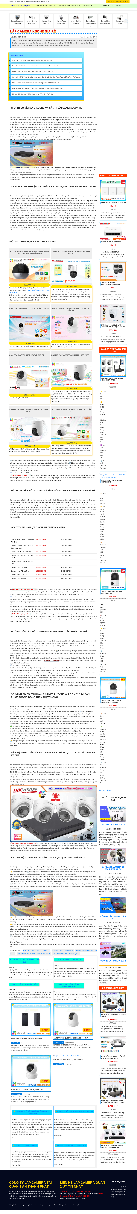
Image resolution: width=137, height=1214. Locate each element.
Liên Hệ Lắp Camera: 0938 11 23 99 (117, 1)
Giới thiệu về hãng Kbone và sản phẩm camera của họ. (32, 60)
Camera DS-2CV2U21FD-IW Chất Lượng (29, 308)
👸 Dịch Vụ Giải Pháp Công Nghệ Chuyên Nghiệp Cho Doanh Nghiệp (32, 1112)
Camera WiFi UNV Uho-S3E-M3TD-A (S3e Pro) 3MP (111, 701)
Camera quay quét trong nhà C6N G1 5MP (70, 1038)
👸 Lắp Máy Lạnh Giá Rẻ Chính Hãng (25, 1145)
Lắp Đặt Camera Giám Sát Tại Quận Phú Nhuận (33, 954)
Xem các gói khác (105, 790)
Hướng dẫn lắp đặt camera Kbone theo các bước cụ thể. (33, 71)
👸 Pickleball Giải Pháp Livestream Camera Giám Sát (74, 1111)
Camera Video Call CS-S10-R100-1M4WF (27, 1038)
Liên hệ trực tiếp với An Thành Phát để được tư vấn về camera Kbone (37, 88)
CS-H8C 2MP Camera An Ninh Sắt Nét (70, 355)
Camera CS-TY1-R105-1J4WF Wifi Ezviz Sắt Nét (71, 309)
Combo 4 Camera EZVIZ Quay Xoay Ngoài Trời (112, 379)
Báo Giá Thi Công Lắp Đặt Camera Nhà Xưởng (68, 985)
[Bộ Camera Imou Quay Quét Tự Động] (67, 1056)
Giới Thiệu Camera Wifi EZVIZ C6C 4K (36, 950)
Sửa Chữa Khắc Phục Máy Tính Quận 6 (66, 954)
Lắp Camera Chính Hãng (44, 6)
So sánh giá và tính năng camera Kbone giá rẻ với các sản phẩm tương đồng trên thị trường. (46, 77)
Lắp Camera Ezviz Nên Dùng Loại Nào (24, 961)
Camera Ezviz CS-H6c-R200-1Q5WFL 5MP (27, 1090)
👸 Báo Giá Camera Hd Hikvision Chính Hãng (71, 1145)
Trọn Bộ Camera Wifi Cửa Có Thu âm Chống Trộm (113, 1057)
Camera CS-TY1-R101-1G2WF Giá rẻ (27, 355)
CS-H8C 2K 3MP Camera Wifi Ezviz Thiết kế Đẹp (29, 410)
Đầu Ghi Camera (88, 6)
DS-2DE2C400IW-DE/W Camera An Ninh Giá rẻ (71, 252)
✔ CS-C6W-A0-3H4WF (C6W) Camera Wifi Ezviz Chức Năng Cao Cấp (29, 252)
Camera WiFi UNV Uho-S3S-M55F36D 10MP (111, 592)
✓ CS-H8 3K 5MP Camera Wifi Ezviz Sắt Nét (71, 410)
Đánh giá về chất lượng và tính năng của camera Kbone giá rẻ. (35, 66)
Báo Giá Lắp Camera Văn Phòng (24, 984)
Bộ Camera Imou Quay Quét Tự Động (68, 1059)
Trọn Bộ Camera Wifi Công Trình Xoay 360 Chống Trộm (112, 1102)
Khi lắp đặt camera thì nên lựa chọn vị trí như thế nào (32, 94)
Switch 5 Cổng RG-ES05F (111, 242)
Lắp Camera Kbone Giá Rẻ (113, 825)
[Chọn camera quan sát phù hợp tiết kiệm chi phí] (126, 21)
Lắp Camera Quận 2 (20, 6)
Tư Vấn (118, 6)
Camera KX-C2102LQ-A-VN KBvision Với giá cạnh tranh (113, 326)
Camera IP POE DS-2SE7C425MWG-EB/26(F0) (110, 283)
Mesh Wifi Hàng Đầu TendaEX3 (113, 203)
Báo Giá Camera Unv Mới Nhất (62, 950)
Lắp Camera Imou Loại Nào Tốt (69, 960)
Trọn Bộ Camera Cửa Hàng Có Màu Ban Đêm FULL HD (113, 1146)
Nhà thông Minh (105, 6)
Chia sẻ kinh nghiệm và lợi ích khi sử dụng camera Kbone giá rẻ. (35, 83)
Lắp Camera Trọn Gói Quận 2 (68, 6)
